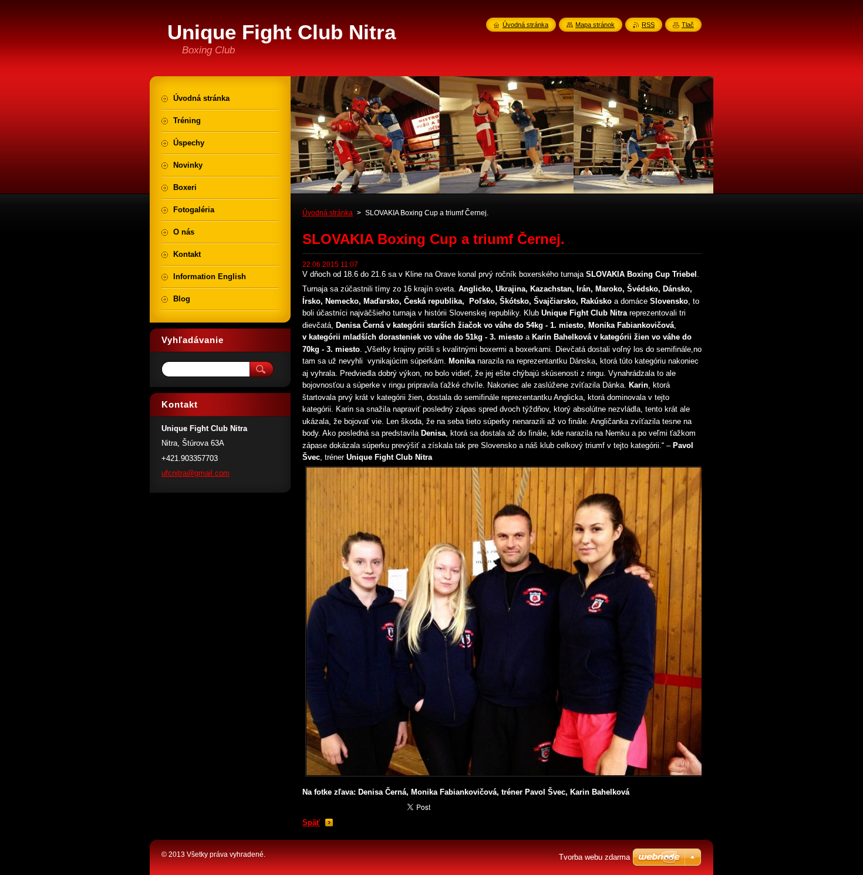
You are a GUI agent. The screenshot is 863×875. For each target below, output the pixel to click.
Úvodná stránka (327, 212)
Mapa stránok (595, 24)
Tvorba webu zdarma (594, 857)
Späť (311, 822)
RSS (648, 24)
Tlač (688, 24)
